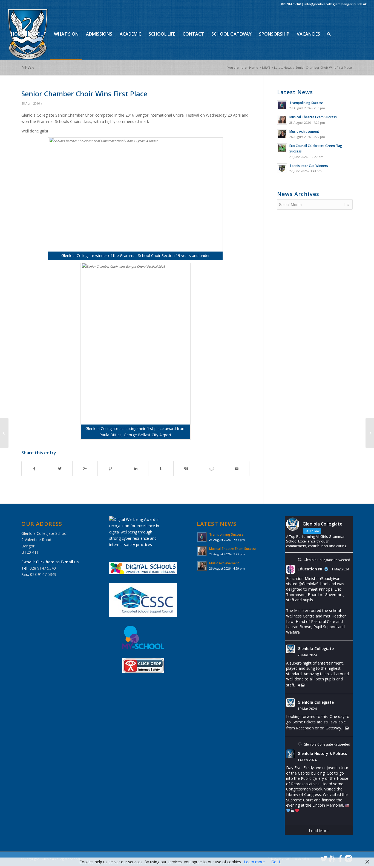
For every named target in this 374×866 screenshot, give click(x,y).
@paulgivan (330, 578)
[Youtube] (17, 85)
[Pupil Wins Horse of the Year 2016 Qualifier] (4, 433)
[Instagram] (34, 85)
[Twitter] (9, 85)
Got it (276, 861)
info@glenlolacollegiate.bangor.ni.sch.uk (335, 4)
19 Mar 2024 (307, 708)
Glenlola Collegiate (316, 648)
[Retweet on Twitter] (299, 560)
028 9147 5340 (291, 4)
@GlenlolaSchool (313, 583)
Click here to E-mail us (57, 561)
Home (253, 67)
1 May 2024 (340, 569)
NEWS (27, 67)
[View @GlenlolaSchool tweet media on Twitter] (346, 728)
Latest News (283, 67)
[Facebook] (25, 85)
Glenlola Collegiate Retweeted (327, 560)
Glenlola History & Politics (322, 753)
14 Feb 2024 (307, 760)
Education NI (310, 568)
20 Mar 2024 (307, 655)
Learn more (254, 861)
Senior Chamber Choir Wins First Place (84, 93)
